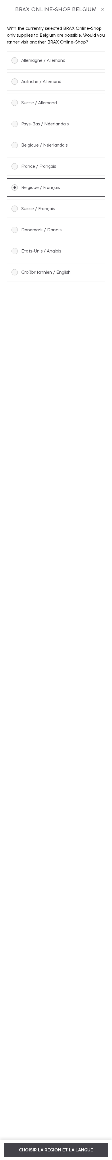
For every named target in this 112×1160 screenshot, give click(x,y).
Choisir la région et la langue (56, 1150)
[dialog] (56, 580)
